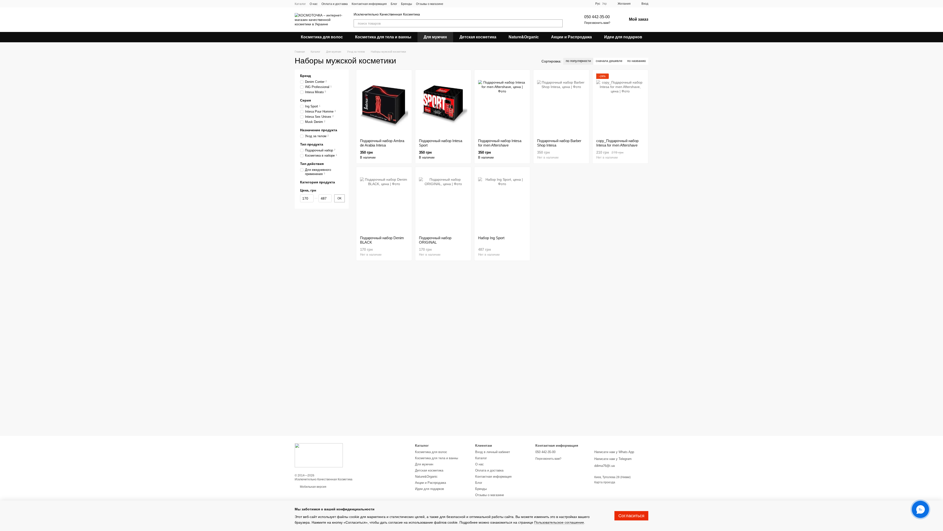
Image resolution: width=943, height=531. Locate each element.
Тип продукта (311, 144)
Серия (305, 100)
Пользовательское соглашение (559, 522)
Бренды (406, 4)
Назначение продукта (318, 130)
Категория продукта (317, 182)
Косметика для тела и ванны (383, 37)
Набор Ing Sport (491, 238)
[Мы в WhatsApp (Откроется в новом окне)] (462, 4)
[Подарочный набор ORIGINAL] (443, 201)
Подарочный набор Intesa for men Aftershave (499, 143)
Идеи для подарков (623, 37)
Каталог (300, 4)
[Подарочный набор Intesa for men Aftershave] (502, 104)
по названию (636, 61)
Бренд (305, 76)
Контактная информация (369, 4)
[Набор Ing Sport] (502, 201)
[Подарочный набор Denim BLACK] (384, 201)
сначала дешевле (609, 61)
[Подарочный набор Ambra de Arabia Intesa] (384, 104)
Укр (604, 3)
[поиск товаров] (559, 23)
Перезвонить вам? (597, 23)
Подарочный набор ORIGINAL (435, 240)
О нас (314, 4)
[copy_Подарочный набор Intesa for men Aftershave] (620, 104)
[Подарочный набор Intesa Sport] (443, 104)
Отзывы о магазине (429, 4)
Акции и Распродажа (571, 37)
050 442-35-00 (597, 17)
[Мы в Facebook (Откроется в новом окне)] (450, 4)
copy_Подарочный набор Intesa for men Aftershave (617, 143)
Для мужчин (435, 37)
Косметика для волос (322, 37)
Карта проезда (604, 482)
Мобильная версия (312, 486)
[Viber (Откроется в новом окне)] (456, 4)
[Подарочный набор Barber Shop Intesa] (561, 104)
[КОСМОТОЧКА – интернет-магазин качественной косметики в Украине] (319, 455)
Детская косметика (477, 37)
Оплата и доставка (334, 4)
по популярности (578, 61)
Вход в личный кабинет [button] (492, 452)
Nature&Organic (524, 37)
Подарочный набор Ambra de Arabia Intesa (382, 143)
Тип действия (312, 164)
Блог (394, 4)
